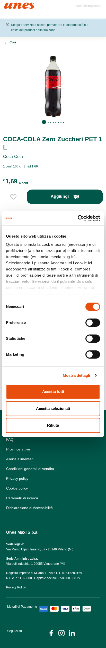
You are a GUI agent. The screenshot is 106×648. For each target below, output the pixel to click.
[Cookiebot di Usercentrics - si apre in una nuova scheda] (77, 218)
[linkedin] (72, 633)
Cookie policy (17, 488)
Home (9, 5)
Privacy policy (17, 478)
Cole (13, 42)
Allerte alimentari (19, 459)
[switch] (92, 322)
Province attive (18, 449)
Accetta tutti (53, 391)
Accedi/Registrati (88, 6)
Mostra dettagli (76, 375)
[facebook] (51, 633)
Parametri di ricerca (22, 498)
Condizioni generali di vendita (30, 469)
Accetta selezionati (53, 408)
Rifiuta (53, 425)
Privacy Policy (16, 587)
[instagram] (61, 633)
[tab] (44, 122)
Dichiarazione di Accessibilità (29, 508)
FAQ (9, 439)
